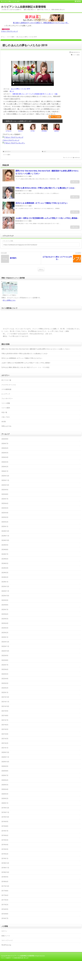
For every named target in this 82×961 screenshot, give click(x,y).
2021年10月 (5, 706)
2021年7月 (5, 720)
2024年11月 (5, 536)
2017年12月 (5, 886)
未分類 (4, 421)
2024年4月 (5, 568)
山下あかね (8, 131)
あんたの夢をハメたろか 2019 (20, 89)
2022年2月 (5, 688)
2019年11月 (5, 812)
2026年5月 (5, 452)
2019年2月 (5, 854)
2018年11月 (5, 867)
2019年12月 (5, 808)
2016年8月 (5, 914)
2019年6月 (5, 835)
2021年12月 (5, 697)
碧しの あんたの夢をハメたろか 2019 (24, 45)
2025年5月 (5, 508)
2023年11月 (5, 591)
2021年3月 (5, 738)
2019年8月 (5, 826)
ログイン (4, 931)
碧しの (12, 91)
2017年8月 (5, 891)
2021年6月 (5, 725)
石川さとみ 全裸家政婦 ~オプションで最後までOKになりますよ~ (42, 203)
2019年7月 (5, 831)
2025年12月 (5, 476)
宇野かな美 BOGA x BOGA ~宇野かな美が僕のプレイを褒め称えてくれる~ (45, 188)
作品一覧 (4, 412)
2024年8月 (5, 549)
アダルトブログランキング (9, 31)
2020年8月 (5, 771)
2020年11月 (5, 757)
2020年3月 (5, 794)
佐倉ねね (56, 131)
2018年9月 (5, 877)
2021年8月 (5, 715)
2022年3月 (5, 683)
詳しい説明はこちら (9, 300)
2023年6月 (5, 614)
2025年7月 (5, 499)
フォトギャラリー (7, 398)
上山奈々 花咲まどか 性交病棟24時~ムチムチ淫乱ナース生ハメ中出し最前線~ (47, 218)
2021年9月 (5, 711)
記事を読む (74, 182)
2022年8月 (5, 660)
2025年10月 (5, 485)
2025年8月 (5, 494)
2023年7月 (5, 609)
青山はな (20, 131)
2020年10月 (5, 761)
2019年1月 (5, 858)
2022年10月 (5, 651)
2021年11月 (5, 701)
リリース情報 (6, 403)
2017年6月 (5, 895)
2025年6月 (5, 503)
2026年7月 (5, 443)
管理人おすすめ (6, 426)
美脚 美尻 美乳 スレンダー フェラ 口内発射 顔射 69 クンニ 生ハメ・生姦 (35, 94)
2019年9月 (5, 821)
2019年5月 (5, 840)
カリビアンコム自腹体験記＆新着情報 (23, 6)
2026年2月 (5, 466)
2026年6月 (5, 448)
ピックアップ (6, 394)
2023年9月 (5, 600)
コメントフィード (7, 940)
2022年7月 (5, 665)
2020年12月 (5, 752)
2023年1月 (5, 637)
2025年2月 (5, 522)
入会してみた (6, 417)
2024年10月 (5, 540)
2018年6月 (5, 881)
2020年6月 (5, 780)
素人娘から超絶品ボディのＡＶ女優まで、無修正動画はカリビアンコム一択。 (41, 23)
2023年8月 (5, 605)
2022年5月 (5, 674)
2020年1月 (5, 803)
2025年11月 (5, 480)
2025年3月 (5, 517)
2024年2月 (5, 577)
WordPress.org (6, 945)
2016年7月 (5, 918)
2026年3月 (5, 462)
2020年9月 (5, 766)
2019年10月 (5, 817)
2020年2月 (5, 798)
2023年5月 (5, 619)
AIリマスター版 (6, 380)
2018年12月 (5, 863)
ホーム (41, 269)
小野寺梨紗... (44, 131)
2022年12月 (5, 642)
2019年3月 (5, 849)
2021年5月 (5, 729)
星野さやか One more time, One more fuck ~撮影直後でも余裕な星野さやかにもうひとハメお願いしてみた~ (47, 172)
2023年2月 (5, 632)
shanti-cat (77, 157)
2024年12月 (5, 531)
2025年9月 (5, 489)
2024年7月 (5, 554)
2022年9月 (5, 655)
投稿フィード (6, 936)
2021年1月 (5, 748)
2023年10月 (5, 595)
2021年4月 (5, 734)
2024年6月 (5, 559)
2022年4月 (5, 678)
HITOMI (32, 131)
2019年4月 (5, 844)
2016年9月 (5, 909)
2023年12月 (5, 586)
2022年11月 (5, 646)
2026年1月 (5, 471)
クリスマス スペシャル (9, 385)
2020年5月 (5, 785)
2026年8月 (5, 439)
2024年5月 (5, 563)
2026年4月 (5, 457)
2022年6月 (5, 669)
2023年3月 (5, 628)
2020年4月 (5, 789)
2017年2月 (5, 904)
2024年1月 (5, 582)
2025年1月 (5, 526)
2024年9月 (5, 545)
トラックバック (68, 157)
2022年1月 (5, 692)
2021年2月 (5, 743)
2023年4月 (5, 623)
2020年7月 (5, 775)
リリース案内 (76, 55)
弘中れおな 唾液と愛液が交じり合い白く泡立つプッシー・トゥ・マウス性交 (25, 367)
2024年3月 (5, 572)
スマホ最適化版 (6, 389)
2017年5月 (5, 900)
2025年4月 (5, 512)
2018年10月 (5, 872)
